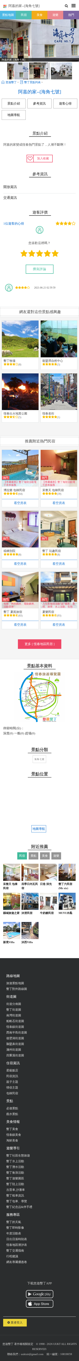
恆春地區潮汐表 (16, 1244)
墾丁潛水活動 (15, 1167)
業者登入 (16, 1322)
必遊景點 (12, 1108)
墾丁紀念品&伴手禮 (19, 1207)
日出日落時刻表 (16, 1239)
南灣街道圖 (13, 1015)
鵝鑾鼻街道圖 (15, 1044)
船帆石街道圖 (15, 1021)
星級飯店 (12, 1070)
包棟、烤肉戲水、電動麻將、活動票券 (20, 605)
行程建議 (12, 1256)
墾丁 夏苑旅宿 (13, 611)
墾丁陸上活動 (15, 1184)
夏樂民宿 (48, 611)
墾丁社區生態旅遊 (18, 1155)
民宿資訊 (12, 1076)
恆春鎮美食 (13, 1134)
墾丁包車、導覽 (16, 1201)
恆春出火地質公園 (15, 413)
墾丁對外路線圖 (16, 989)
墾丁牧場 (9, 360)
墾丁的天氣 (13, 1222)
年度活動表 (13, 1233)
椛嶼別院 (9, 551)
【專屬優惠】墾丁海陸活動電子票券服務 (20, 483)
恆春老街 (48, 413)
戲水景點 (12, 1114)
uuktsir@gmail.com (32, 1354)
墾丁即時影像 (15, 1227)
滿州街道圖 (13, 1049)
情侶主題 (12, 1087)
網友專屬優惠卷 (16, 1262)
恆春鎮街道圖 (15, 1026)
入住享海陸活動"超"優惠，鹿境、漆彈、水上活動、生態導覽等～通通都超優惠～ (58, 605)
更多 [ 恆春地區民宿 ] (40, 644)
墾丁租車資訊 (15, 1195)
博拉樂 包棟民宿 (14, 490)
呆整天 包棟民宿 (53, 490)
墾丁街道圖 (13, 1009)
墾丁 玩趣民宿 (51, 551)
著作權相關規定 (23, 1344)
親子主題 (12, 1081)
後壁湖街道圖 (15, 1038)
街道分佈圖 (13, 1004)
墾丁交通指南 (15, 1250)
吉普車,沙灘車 (15, 1189)
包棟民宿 (12, 1093)
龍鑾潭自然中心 (52, 360)
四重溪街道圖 (15, 1055)
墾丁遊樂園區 (15, 1178)
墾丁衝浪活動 (15, 1172)
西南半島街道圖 (16, 1032)
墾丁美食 (12, 1129)
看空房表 (20, 503)
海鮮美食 (12, 1140)
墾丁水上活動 (15, 1161)
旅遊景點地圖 (15, 983)
